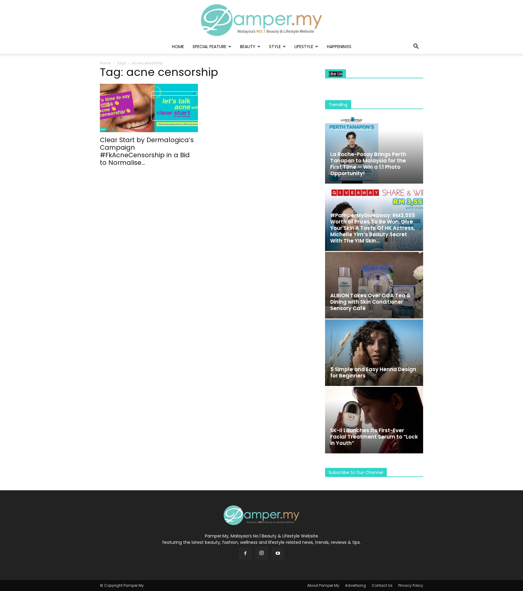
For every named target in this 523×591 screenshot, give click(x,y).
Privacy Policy (410, 585)
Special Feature (209, 47)
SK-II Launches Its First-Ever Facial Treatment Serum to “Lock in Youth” (374, 437)
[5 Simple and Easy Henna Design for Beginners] (374, 352)
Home (178, 47)
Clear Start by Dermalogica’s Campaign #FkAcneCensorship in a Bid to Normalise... (147, 151)
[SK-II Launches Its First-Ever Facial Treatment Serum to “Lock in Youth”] (374, 420)
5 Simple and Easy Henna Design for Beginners (373, 372)
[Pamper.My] (261, 20)
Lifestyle (303, 47)
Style (275, 47)
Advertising (355, 585)
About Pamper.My (323, 585)
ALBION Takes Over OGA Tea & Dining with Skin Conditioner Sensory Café (370, 302)
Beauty (247, 47)
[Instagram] (261, 553)
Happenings (339, 47)
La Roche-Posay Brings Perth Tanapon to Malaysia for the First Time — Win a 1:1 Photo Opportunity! (368, 164)
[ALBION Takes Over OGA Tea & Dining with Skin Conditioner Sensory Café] (374, 285)
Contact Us (382, 585)
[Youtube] (278, 553)
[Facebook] (245, 553)
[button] (416, 47)
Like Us (335, 74)
